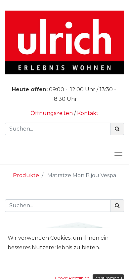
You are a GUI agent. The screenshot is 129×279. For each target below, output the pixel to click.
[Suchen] (117, 129)
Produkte (26, 175)
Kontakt (88, 113)
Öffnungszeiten (52, 113)
